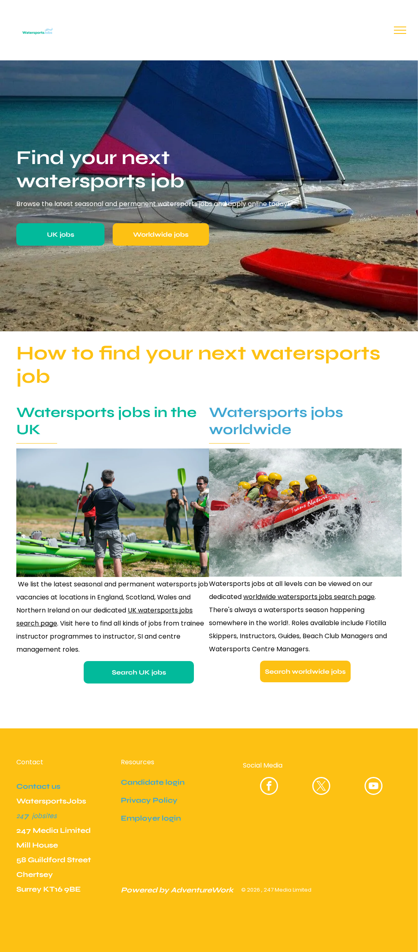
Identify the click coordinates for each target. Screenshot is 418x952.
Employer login (151, 818)
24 (20, 815)
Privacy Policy (149, 800)
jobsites (44, 815)
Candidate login (153, 782)
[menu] (400, 30)
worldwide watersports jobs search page (309, 596)
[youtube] (373, 787)
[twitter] (321, 787)
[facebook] (269, 787)
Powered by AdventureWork (177, 889)
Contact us (38, 786)
